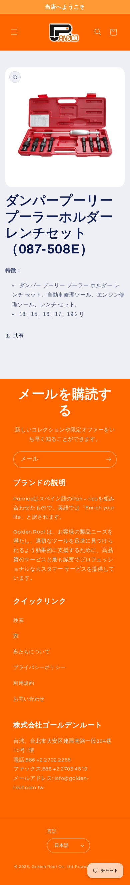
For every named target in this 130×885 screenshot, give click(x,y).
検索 (18, 620)
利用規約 (23, 683)
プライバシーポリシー (39, 667)
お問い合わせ (29, 699)
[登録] (108, 459)
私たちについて (31, 651)
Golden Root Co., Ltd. (53, 867)
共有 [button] (18, 335)
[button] (14, 32)
